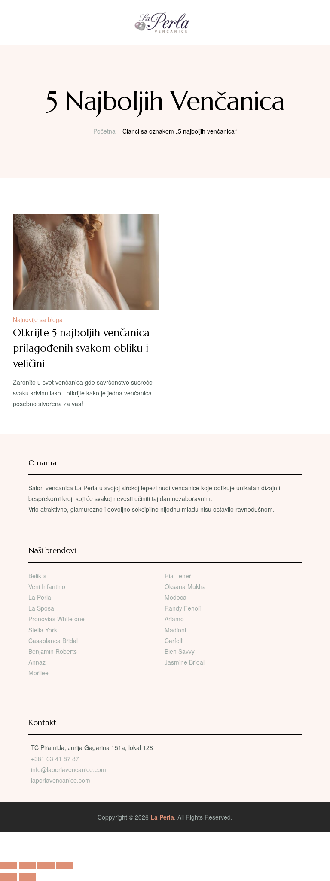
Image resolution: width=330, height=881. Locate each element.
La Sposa (41, 608)
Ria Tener (178, 575)
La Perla (39, 597)
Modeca (175, 597)
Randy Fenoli (183, 608)
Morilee (38, 672)
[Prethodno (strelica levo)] (8, 877)
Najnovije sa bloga (38, 319)
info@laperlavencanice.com (68, 769)
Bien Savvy (180, 651)
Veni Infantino (46, 586)
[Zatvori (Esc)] (64, 865)
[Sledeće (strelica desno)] (27, 877)
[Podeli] (46, 865)
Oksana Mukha (185, 586)
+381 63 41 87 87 (55, 758)
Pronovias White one (56, 618)
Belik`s (37, 575)
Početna (104, 131)
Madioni (175, 630)
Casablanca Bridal (53, 640)
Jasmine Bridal (185, 662)
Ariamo (174, 618)
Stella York (42, 630)
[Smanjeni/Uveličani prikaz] (8, 865)
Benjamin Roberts (52, 651)
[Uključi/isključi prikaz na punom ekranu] (27, 865)
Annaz (37, 662)
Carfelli (174, 640)
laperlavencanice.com (61, 780)
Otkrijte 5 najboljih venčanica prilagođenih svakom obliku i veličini (81, 348)
